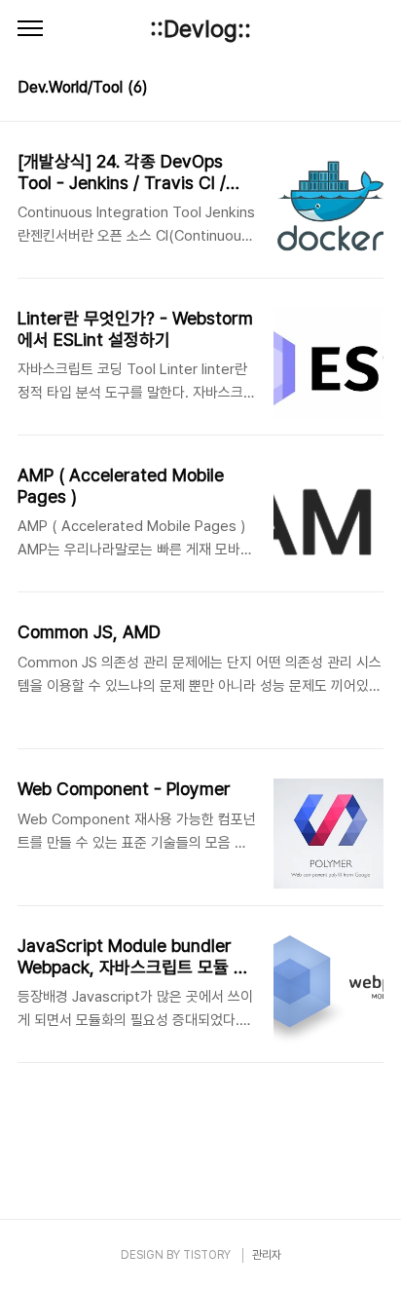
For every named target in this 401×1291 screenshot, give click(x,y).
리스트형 (371, 89)
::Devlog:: (200, 29)
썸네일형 (344, 89)
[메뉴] (30, 29)
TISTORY (207, 1255)
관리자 (266, 1255)
